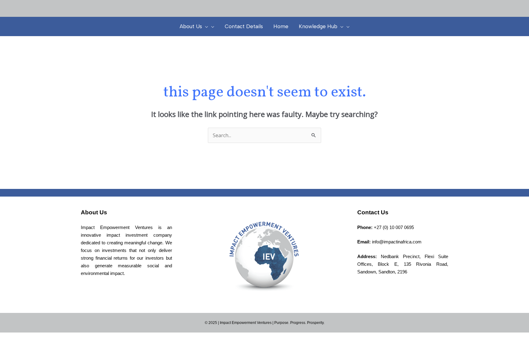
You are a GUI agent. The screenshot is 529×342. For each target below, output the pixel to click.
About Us (191, 26)
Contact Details (244, 26)
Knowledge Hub (318, 26)
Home (280, 26)
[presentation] (205, 26)
